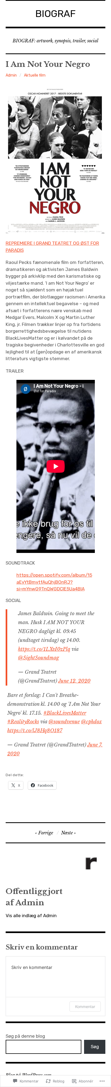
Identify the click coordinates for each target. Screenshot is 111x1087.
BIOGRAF (55, 13)
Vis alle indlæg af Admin (31, 915)
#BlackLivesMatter (64, 713)
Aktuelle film (35, 75)
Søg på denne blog (25, 1036)
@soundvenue (64, 722)
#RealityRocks (23, 722)
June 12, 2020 (74, 681)
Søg (95, 1046)
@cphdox (91, 722)
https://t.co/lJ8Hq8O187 (34, 731)
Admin (11, 75)
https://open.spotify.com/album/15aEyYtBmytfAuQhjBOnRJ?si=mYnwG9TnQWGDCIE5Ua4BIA (54, 581)
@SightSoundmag (38, 658)
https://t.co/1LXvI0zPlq (44, 649)
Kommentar (85, 1006)
